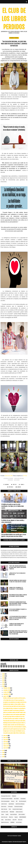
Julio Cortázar (4, 803)
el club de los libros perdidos (6, 798)
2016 (3, 752)
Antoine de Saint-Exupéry (17, 809)
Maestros (11, 817)
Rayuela (16, 817)
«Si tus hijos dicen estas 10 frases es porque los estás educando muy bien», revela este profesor (17, 618)
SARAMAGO (12, 822)
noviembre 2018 (6, 690)
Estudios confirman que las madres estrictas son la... (14, 698)
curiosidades (23, 798)
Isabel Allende (11, 803)
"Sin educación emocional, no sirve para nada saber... (14, 720)
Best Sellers (16, 798)
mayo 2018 (5, 739)
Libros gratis (3, 806)
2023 (3, 676)
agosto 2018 (6, 696)
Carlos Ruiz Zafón (4, 811)
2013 (3, 756)
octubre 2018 (6, 692)
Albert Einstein (4, 809)
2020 (3, 682)
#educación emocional (19, 478)
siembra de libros (19, 811)
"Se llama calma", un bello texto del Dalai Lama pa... (14, 724)
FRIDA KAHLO (12, 811)
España (7, 814)
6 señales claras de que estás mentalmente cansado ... (15, 726)
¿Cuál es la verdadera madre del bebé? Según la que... (14, 712)
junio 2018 (5, 737)
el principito (10, 806)
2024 (3, 674)
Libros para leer (4, 817)
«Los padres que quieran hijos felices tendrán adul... (14, 733)
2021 (3, 680)
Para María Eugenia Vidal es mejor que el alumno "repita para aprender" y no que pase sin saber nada (18, 632)
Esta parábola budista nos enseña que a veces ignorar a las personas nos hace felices (13, 535)
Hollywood (14, 796)
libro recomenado (22, 801)
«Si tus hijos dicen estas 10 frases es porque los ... (14, 700)
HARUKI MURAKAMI (22, 817)
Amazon (12, 801)
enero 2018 (6, 748)
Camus (2, 814)
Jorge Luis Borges (13, 814)
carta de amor (19, 822)
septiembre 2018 (7, 694)
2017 (3, 750)
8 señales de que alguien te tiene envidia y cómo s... (14, 704)
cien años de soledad (18, 806)
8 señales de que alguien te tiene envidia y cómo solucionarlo (12, 521)
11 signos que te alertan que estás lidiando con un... (14, 731)
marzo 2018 (6, 743)
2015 (3, 754)
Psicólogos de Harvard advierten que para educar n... (14, 722)
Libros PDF (14, 819)
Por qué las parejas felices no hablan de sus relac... (14, 716)
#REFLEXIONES (17, 480)
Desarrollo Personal (14, 37)
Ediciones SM (8, 475)
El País (25, 475)
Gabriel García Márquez (20, 803)
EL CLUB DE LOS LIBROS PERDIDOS (14, 18)
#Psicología (10, 480)
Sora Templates (9, 841)
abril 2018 (5, 741)
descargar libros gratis (5, 796)
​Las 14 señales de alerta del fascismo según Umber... (14, 714)
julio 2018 (5, 735)
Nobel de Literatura (5, 822)
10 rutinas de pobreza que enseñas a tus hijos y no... (14, 718)
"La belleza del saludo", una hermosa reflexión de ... (14, 710)
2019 (3, 684)
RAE (16, 801)
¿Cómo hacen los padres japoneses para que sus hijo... (14, 729)
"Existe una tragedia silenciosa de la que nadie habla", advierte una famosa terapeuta (17, 567)
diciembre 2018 (6, 688)
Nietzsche (20, 819)
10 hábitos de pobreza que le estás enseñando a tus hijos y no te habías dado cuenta (12, 506)
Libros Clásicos (8, 819)
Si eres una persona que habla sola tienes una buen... (14, 706)
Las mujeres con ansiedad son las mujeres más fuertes (14, 702)
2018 (3, 686)
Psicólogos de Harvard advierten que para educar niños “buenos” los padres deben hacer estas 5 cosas (18, 603)
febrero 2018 (6, 745)
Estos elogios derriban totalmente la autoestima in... (14, 708)
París (10, 809)
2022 (3, 678)
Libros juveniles (22, 814)
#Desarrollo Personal (8, 478)
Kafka (2, 819)
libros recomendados (5, 801)
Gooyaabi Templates (22, 841)
